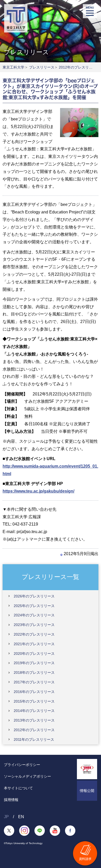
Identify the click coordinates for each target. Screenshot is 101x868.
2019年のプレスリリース (34, 663)
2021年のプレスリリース (34, 644)
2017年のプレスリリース (34, 682)
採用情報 (11, 800)
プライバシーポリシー (22, 765)
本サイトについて (18, 788)
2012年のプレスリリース (79, 67)
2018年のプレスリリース (34, 672)
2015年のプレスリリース (34, 701)
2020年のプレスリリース (34, 653)
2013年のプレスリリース (34, 720)
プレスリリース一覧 (50, 576)
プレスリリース (41, 67)
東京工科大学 (13, 67)
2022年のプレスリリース (34, 634)
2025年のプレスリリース (34, 606)
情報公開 (87, 791)
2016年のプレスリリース (34, 692)
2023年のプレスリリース (34, 625)
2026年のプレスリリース (34, 596)
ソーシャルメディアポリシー (27, 776)
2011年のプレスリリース (34, 739)
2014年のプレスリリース (34, 711)
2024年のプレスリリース (34, 615)
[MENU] (90, 11)
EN (21, 817)
